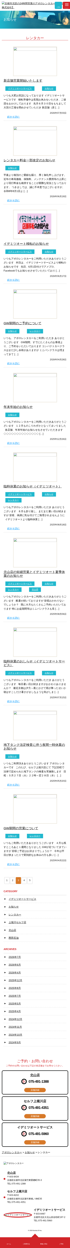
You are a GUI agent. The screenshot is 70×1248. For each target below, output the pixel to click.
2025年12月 (15, 980)
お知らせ (49, 88)
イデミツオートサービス (20, 88)
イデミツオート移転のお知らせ (26, 244)
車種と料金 (43, 1244)
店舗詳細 (35, 1090)
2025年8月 (15, 988)
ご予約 (58, 7)
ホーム (9, 1244)
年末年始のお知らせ (18, 407)
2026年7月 (15, 957)
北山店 (35, 589)
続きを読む (13, 116)
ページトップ (35, 1236)
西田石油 (14, 937)
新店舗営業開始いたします (23, 80)
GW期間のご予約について (22, 323)
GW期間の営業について (21, 828)
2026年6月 (15, 964)
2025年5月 (15, 1003)
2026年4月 (15, 972)
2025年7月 (15, 995)
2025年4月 (15, 1011)
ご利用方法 (26, 1244)
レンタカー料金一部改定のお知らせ (29, 160)
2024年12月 (15, 1019)
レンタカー (35, 331)
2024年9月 (15, 1042)
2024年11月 (15, 1026)
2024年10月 (15, 1034)
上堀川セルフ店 (17, 922)
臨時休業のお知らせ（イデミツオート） (33, 486)
